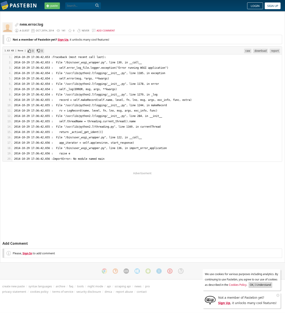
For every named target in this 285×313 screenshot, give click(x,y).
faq (71, 286)
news (137, 286)
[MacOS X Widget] (159, 271)
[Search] (97, 5)
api (109, 286)
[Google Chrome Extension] (104, 271)
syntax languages (40, 286)
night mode (95, 286)
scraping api (123, 286)
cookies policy (39, 292)
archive (60, 286)
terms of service (62, 292)
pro (147, 286)
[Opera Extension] (170, 271)
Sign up (272, 6)
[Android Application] (148, 271)
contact (142, 292)
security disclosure (88, 292)
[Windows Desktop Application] (137, 271)
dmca (108, 292)
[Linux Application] (180, 271)
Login (255, 6)
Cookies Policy (237, 285)
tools (80, 286)
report (275, 51)
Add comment (106, 30)
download (260, 51)
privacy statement (14, 292)
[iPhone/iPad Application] (126, 271)
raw (247, 51)
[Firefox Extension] (115, 271)
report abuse (124, 292)
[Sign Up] (210, 299)
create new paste (13, 286)
